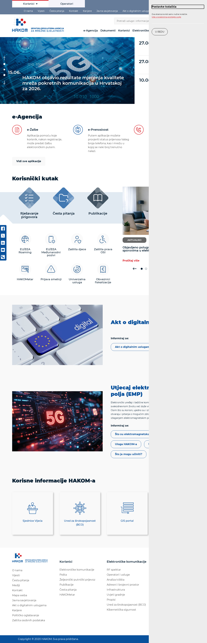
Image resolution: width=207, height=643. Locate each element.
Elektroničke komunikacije (77, 569)
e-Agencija (90, 30)
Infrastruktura (116, 589)
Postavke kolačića (164, 6)
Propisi (111, 599)
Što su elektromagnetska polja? (136, 434)
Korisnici (28, 3)
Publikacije (67, 584)
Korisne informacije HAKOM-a (53, 480)
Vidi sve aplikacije (28, 161)
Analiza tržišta (115, 579)
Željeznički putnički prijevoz (77, 579)
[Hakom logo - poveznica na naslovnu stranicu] (30, 557)
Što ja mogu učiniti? (128, 454)
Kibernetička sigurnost (121, 609)
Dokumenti (108, 30)
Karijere (87, 11)
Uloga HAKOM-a (126, 444)
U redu (159, 31)
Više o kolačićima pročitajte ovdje (166, 17)
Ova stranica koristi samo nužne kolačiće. (169, 15)
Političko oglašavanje (25, 615)
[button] (4, 64)
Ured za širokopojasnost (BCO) (126, 604)
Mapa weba (19, 595)
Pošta (63, 574)
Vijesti (41, 11)
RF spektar (114, 569)
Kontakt (73, 11)
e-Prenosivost (98, 129)
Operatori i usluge (118, 574)
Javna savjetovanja (107, 11)
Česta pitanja (56, 11)
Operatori (66, 3)
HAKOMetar (67, 594)
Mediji (16, 585)
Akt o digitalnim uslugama (138, 11)
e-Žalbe (32, 129)
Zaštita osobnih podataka (28, 620)
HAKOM (38, 24)
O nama (28, 11)
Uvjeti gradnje (116, 594)
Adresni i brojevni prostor (123, 584)
